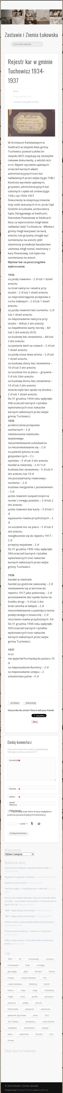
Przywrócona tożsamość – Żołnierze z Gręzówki (27, 931)
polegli (25, 1002)
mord (22, 996)
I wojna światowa (15, 984)
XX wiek (35, 102)
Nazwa (14, 789)
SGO (47, 1015)
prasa (35, 1015)
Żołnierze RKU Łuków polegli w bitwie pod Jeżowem (29, 921)
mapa (23, 990)
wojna (10, 1034)
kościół (46, 984)
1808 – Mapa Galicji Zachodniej (19, 910)
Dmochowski (13, 965)
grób (26, 971)
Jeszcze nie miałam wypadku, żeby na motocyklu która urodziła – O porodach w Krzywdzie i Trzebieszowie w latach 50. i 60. (30, 901)
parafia (35, 996)
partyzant (12, 1002)
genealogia (12, 971)
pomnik (38, 1002)
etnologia (41, 965)
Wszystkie (27, 102)
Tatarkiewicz (29, 1028)
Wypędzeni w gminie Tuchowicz (20, 877)
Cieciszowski (33, 959)
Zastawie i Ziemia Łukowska (31, 34)
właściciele (24, 1034)
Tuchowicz (17, 102)
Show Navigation (50, 28)
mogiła (10, 996)
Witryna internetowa (15, 807)
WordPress (43, 1090)
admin (15, 91)
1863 (10, 959)
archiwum (14, 703)
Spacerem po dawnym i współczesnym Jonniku (27, 867)
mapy (34, 990)
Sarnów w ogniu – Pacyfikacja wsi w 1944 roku (26, 888)
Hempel (38, 971)
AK (20, 959)
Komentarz (14, 760)
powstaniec (45, 1009)
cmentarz (50, 959)
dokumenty (31, 703)
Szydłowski (12, 1028)
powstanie (29, 1009)
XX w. (52, 1034)
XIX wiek (39, 1034)
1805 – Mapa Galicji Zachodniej (19, 916)
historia (52, 971)
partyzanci (49, 996)
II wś (45, 977)
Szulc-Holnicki (48, 1021)
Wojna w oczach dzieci (16, 882)
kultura (11, 990)
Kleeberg (33, 984)
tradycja (45, 1028)
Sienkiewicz (30, 1021)
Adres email (14, 799)
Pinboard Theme (25, 1090)
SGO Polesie (13, 1021)
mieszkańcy (49, 990)
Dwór (27, 965)
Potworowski (13, 1009)
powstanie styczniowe (17, 1015)
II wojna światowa (28, 977)
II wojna (11, 977)
